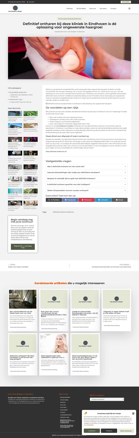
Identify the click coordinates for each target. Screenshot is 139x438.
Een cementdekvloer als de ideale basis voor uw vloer (21, 312)
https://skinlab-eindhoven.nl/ (56, 151)
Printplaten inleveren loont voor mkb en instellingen (14, 208)
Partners (70, 8)
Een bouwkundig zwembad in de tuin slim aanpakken (15, 196)
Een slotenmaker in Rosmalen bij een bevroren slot (13, 172)
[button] (133, 413)
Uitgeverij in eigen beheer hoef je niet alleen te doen (116, 312)
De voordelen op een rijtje (17, 92)
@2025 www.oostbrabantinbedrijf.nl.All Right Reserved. (69, 435)
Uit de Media (64, 400)
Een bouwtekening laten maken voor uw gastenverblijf (15, 119)
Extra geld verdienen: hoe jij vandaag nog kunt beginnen (67, 426)
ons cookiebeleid (88, 425)
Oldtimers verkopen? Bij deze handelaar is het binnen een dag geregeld (22, 357)
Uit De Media (81, 8)
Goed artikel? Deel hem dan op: (21, 102)
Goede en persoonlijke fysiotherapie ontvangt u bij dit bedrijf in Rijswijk (85, 313)
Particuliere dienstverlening (69, 19)
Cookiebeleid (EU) (65, 415)
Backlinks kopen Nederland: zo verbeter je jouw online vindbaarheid (67, 421)
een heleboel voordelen (64, 126)
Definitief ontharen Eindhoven (63, 212)
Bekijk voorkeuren (126, 430)
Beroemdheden (65, 397)
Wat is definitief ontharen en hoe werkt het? (86, 166)
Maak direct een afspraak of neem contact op (22, 96)
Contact (113, 8)
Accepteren (92, 430)
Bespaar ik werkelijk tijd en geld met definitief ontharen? (86, 178)
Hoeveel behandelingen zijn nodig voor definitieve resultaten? (86, 172)
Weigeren (109, 430)
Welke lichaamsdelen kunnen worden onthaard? (86, 190)
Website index (64, 417)
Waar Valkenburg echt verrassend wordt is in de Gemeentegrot (30, 144)
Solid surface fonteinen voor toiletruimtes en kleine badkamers (14, 184)
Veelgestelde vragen (16, 99)
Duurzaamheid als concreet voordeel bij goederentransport (30, 158)
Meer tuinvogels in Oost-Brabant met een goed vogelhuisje (30, 196)
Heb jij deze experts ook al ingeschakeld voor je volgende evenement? (30, 172)
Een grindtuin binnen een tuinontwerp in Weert (30, 119)
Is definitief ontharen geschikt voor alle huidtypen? (86, 184)
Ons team (103, 8)
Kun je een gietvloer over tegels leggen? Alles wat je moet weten (30, 184)
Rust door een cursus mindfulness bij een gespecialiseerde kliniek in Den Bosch (54, 314)
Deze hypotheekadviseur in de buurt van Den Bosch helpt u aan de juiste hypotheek (84, 357)
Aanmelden (64, 410)
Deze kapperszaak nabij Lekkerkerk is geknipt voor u (52, 356)
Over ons (92, 8)
